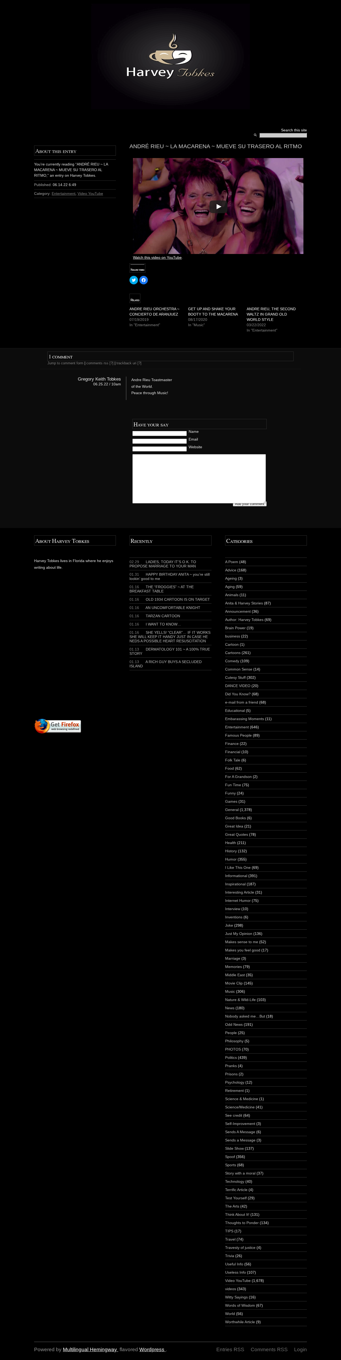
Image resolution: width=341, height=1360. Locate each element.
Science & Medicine (241, 1099)
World (230, 1313)
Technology (234, 1181)
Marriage (232, 958)
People (231, 1033)
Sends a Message (240, 1140)
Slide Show (234, 1148)
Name (194, 431)
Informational (236, 876)
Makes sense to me (241, 942)
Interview (232, 909)
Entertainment (63, 193)
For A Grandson (238, 776)
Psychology (234, 1082)
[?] (111, 363)
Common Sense (238, 669)
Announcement (238, 611)
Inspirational (235, 884)
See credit (233, 1115)
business (232, 636)
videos (230, 1289)
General (232, 810)
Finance (232, 743)
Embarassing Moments (244, 719)
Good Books (235, 818)
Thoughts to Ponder (242, 1223)
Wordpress (151, 1349)
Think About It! (237, 1214)
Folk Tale (232, 760)
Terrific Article (236, 1190)
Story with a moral (240, 1173)
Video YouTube (90, 193)
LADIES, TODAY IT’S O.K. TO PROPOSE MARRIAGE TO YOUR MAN (162, 564)
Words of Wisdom (240, 1305)
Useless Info (235, 1272)
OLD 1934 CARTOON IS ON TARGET (169, 599)
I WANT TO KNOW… (155, 624)
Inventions (233, 917)
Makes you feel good (242, 950)
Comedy (232, 661)
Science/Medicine (240, 1107)
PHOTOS (233, 1049)
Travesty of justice (240, 1247)
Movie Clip (234, 983)
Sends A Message (240, 1132)
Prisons (231, 1074)
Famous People (238, 735)
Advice (230, 570)
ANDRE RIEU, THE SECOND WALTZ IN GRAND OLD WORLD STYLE (271, 314)
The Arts (232, 1206)
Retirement (234, 1090)
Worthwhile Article (240, 1322)
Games (231, 801)
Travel (230, 1239)
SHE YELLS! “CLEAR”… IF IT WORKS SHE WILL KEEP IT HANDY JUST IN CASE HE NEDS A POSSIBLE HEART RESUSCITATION (169, 636)
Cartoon (232, 644)
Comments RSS (269, 1349)
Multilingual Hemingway (90, 1349)
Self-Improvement (240, 1123)
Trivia (229, 1256)
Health (230, 843)
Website (195, 447)
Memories (233, 966)
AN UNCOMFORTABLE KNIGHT (164, 608)
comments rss (97, 363)
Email (193, 439)
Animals (231, 595)
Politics (231, 1057)
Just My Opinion (238, 933)
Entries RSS (230, 1349)
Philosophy (234, 1041)
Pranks (231, 1066)
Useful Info (234, 1264)
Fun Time (233, 785)
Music (230, 991)
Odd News (234, 1024)
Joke (229, 925)
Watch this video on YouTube (157, 257)
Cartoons (233, 653)
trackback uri (126, 363)
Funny (230, 793)
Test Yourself (236, 1198)
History (231, 851)
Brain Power (235, 628)
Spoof (230, 1157)
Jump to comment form (65, 363)
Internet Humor (238, 900)
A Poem (231, 562)
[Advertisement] (99, 654)
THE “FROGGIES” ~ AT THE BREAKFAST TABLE (161, 589)
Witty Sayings (236, 1297)
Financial (232, 752)
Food (229, 768)
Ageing (231, 578)
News (229, 1008)
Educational (235, 710)
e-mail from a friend (241, 702)
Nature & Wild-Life (240, 1000)
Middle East (235, 975)
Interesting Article (239, 892)
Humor (231, 859)
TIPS (229, 1231)
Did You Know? (238, 694)
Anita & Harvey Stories (244, 603)
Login (300, 1349)
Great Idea (234, 826)
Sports (230, 1165)
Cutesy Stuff (235, 677)
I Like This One (238, 867)
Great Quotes (236, 834)
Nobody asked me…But (245, 1016)
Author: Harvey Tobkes (244, 620)
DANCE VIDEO (237, 686)
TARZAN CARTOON (154, 616)
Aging (230, 586)
